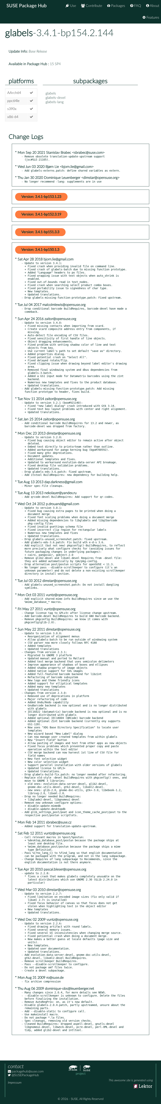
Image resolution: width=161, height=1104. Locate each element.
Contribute (93, 6)
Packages (117, 6)
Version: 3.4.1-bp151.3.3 (40, 232)
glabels (19, 33)
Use (72, 6)
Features (152, 17)
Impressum (14, 1082)
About (154, 6)
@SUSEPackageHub (25, 1075)
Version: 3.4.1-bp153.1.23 (41, 197)
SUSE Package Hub (26, 6)
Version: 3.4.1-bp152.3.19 (41, 214)
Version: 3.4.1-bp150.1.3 (40, 250)
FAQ (137, 6)
